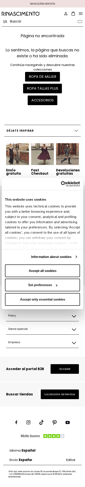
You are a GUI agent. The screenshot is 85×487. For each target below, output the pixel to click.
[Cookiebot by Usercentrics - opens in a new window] (61, 184)
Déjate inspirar (20, 130)
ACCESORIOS (42, 100)
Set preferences (40, 285)
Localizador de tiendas (59, 394)
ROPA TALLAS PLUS (42, 88)
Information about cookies (51, 257)
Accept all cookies (42, 270)
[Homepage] (21, 13)
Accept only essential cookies (42, 299)
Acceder (64, 369)
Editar (70, 459)
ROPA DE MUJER (42, 76)
